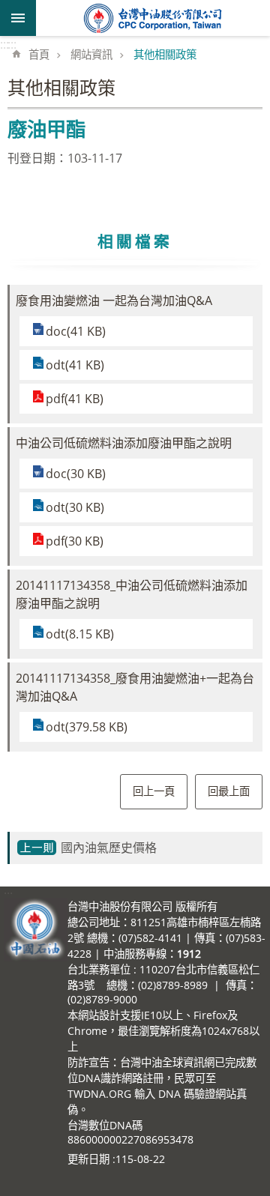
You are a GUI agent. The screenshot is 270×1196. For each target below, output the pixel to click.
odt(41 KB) (75, 365)
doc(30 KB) (76, 473)
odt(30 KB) (75, 507)
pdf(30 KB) (75, 541)
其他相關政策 (165, 54)
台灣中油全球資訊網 (153, 18)
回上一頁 (154, 791)
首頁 (39, 54)
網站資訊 (91, 54)
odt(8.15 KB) (80, 634)
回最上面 (229, 791)
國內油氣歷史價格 (109, 847)
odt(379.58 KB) (87, 727)
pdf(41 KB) (75, 398)
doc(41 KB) (76, 331)
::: (4, 44)
